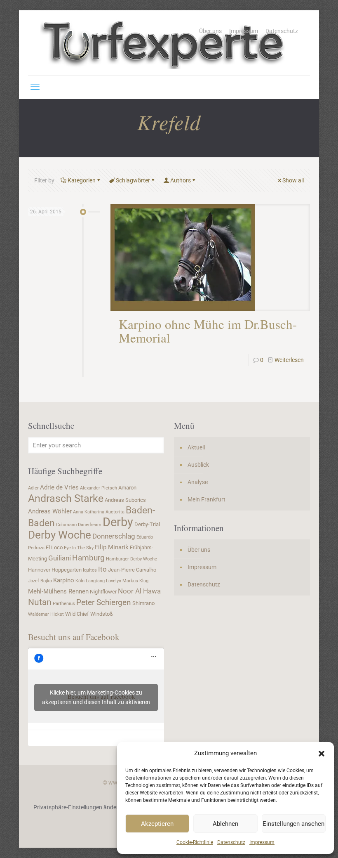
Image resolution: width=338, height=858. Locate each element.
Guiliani (59, 558)
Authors (180, 180)
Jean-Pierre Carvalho (132, 570)
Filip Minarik (112, 547)
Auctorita (115, 512)
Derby (118, 522)
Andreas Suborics (125, 500)
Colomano (66, 524)
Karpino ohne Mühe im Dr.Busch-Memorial (208, 330)
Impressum (262, 842)
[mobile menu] (35, 87)
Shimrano (143, 603)
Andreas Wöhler (50, 511)
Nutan (40, 602)
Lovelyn (113, 581)
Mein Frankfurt (206, 499)
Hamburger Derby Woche (131, 559)
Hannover (39, 570)
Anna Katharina (88, 512)
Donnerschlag (113, 536)
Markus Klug (135, 581)
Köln (79, 581)
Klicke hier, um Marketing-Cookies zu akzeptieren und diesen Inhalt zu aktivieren (96, 697)
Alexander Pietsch (98, 488)
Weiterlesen (289, 360)
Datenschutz (231, 842)
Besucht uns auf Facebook (74, 637)
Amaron (127, 488)
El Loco (54, 547)
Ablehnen (225, 823)
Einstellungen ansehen (293, 823)
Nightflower (103, 592)
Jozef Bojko (40, 581)
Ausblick (198, 464)
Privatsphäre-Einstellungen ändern (77, 807)
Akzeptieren (157, 823)
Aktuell (196, 447)
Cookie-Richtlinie (194, 842)
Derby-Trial (147, 524)
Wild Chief (77, 614)
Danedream (89, 524)
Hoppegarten (67, 570)
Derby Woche (59, 535)
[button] (321, 753)
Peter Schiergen (103, 602)
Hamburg (88, 558)
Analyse (198, 482)
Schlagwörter (133, 180)
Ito (102, 569)
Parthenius (64, 603)
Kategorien (82, 180)
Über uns (210, 31)
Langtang (95, 581)
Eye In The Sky (79, 548)
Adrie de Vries (59, 487)
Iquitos (90, 570)
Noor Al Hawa (139, 591)
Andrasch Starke (65, 498)
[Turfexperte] (164, 42)
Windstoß (101, 614)
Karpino (63, 580)
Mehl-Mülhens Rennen (58, 591)
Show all (293, 180)
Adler (33, 488)
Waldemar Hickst (46, 614)
